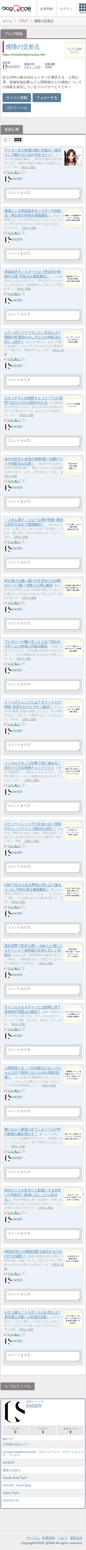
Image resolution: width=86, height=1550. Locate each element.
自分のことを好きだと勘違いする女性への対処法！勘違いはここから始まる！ (32, 1194)
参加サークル (70, 1430)
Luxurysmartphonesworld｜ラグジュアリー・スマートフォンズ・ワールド (43, 1453)
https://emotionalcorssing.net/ (24, 54)
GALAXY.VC (11, 1500)
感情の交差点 (22, 46)
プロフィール (16, 108)
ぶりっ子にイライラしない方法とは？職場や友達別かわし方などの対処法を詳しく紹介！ (32, 337)
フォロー (15, 1430)
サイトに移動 (16, 98)
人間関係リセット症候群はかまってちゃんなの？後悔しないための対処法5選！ (32, 1072)
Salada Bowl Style (15, 1478)
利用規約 (48, 1538)
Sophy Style (11, 1493)
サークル (33, 1538)
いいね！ (14, 172)
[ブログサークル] (16, 8)
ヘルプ (62, 1538)
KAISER (14, 66)
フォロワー (43, 1430)
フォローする (46, 98)
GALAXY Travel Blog (17, 1485)
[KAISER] (7, 179)
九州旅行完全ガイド (16, 1444)
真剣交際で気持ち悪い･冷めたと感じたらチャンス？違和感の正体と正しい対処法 (33, 950)
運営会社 (76, 1538)
